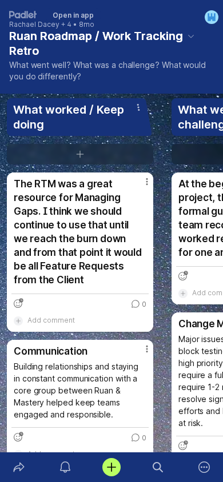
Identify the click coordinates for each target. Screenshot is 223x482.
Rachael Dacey (34, 25)
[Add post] (111, 467)
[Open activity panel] (65, 467)
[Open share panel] (18, 467)
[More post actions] (139, 186)
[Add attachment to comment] (18, 320)
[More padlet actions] (204, 467)
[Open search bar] (158, 467)
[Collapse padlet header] (191, 36)
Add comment (51, 320)
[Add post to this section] (80, 154)
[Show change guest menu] (211, 17)
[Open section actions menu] (138, 107)
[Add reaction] (18, 303)
